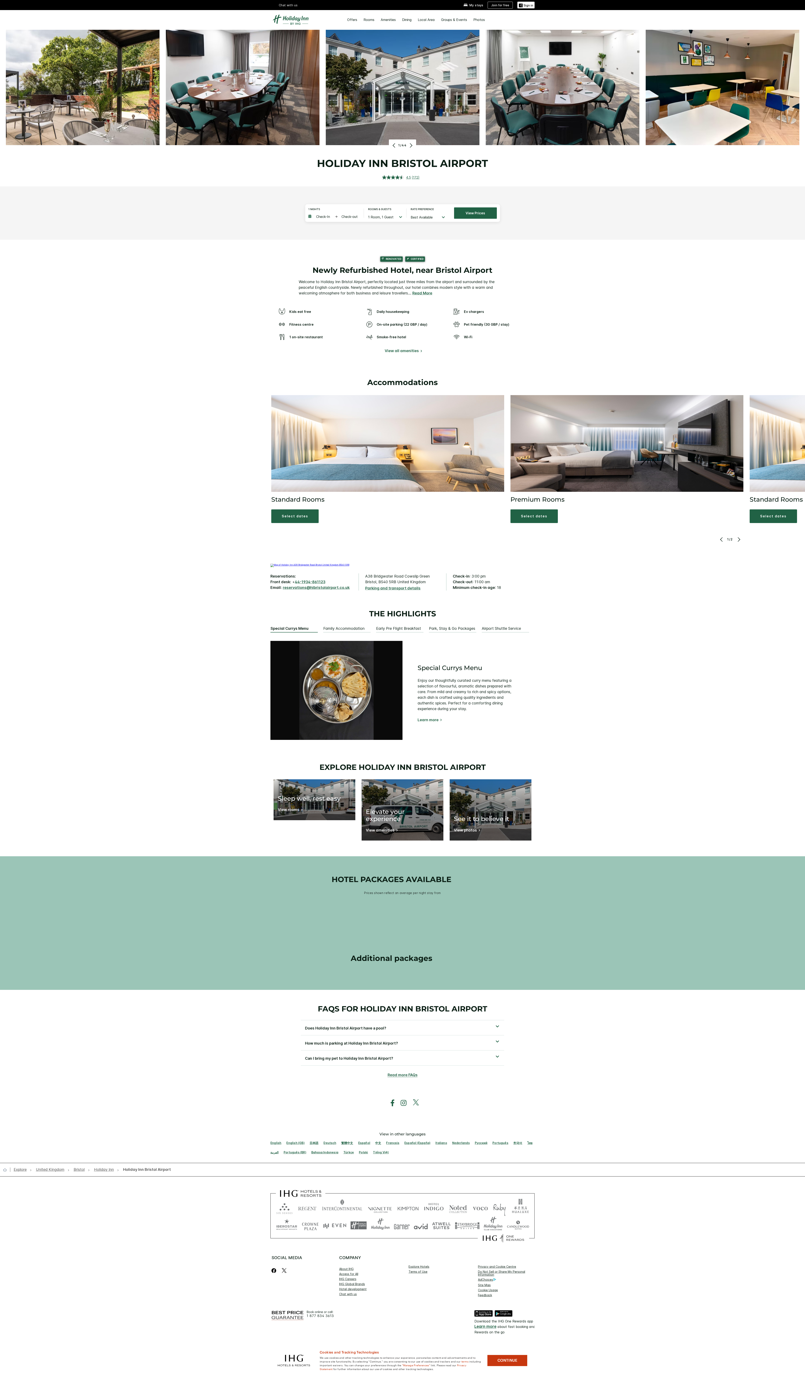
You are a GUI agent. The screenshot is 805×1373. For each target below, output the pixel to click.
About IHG (346, 1269)
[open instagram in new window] (401, 1103)
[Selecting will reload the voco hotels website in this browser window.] (480, 1208)
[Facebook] (274, 1270)
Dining (407, 20)
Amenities (388, 20)
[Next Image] (410, 145)
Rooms (369, 20)
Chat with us (348, 1294)
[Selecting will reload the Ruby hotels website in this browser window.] (499, 1208)
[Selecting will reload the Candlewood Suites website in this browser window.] (518, 1225)
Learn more (428, 720)
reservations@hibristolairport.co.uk (316, 587)
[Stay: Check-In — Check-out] (334, 217)
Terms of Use (418, 1271)
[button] (526, 5)
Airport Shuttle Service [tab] (501, 628)
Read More (422, 293)
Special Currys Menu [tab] (289, 628)
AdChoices (485, 1279)
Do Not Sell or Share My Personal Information (501, 1273)
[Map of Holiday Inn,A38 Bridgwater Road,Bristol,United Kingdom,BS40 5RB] (309, 565)
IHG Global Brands (352, 1284)
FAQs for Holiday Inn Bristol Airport (402, 1008)
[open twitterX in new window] (413, 1103)
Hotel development (353, 1289)
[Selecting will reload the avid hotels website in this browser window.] (421, 1225)
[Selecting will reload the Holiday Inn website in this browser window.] (380, 1225)
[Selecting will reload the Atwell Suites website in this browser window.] (441, 1225)
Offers (352, 20)
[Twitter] (284, 1270)
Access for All (348, 1274)
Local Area (426, 20)
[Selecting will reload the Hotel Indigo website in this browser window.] (434, 1208)
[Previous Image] (394, 145)
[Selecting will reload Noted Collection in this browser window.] (458, 1208)
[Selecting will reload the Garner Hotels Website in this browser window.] (402, 1225)
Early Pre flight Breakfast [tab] (398, 628)
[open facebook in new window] (390, 1103)
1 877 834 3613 (320, 1316)
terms (465, 1361)
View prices (475, 213)
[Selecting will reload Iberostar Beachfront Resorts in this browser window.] (287, 1225)
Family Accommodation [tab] (344, 628)
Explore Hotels (419, 1266)
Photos (479, 20)
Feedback (485, 1295)
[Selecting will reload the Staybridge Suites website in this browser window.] (467, 1225)
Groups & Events (454, 20)
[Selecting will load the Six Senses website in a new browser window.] (284, 1208)
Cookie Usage (488, 1290)
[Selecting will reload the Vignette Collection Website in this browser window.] (380, 1208)
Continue (507, 1360)
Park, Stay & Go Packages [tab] (452, 628)
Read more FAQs (403, 1075)
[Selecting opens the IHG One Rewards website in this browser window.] (503, 1238)
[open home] (6, 1169)
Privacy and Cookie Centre (497, 1266)
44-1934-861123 (310, 582)
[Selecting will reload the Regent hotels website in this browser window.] (307, 1208)
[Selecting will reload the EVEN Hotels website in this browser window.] (334, 1225)
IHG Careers (347, 1279)
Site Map (484, 1285)
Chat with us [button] (288, 5)
